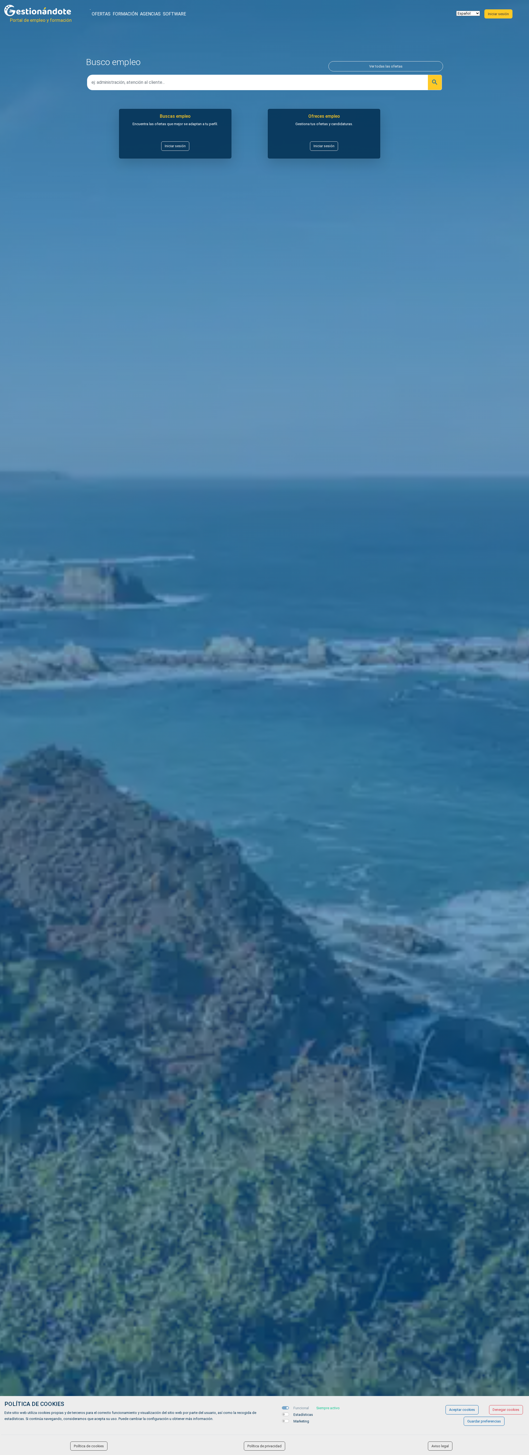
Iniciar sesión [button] (498, 14)
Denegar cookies (506, 1410)
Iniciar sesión (175, 146)
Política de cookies (89, 1446)
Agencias (150, 14)
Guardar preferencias (484, 1421)
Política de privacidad (264, 1446)
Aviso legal (440, 1446)
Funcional (301, 1408)
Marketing (301, 1421)
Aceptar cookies (462, 1410)
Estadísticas (303, 1415)
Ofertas (101, 14)
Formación (125, 14)
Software (174, 14)
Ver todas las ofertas (386, 66)
